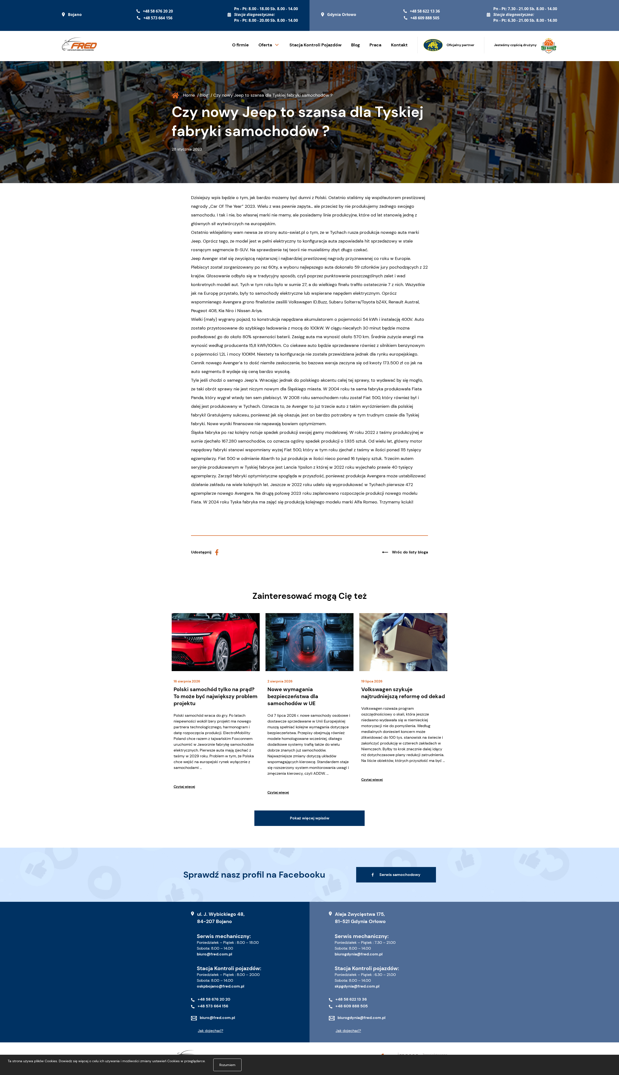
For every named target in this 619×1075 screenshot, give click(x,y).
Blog (355, 45)
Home (189, 95)
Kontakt (399, 45)
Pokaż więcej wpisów (309, 818)
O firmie (240, 45)
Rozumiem (227, 1065)
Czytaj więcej (184, 786)
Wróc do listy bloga (410, 552)
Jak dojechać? (210, 1030)
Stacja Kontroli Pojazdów (315, 45)
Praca (375, 45)
